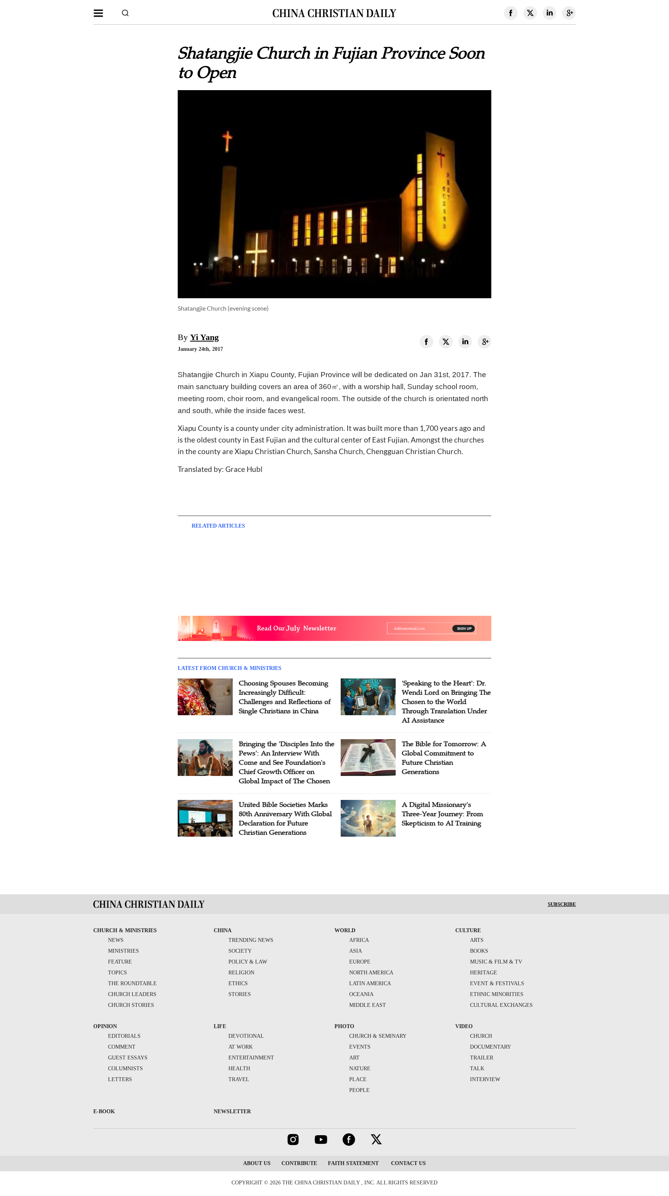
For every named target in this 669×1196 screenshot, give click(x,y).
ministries (123, 951)
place (358, 1079)
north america (371, 973)
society (240, 951)
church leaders (132, 994)
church (481, 1036)
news (116, 940)
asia (355, 951)
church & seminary (378, 1036)
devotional (246, 1036)
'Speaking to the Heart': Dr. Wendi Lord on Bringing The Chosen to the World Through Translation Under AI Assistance (446, 701)
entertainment (251, 1058)
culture (468, 930)
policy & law (247, 962)
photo (344, 1026)
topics (117, 973)
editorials (124, 1036)
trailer (481, 1058)
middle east (367, 1005)
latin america (370, 983)
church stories (131, 1005)
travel (238, 1079)
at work (240, 1047)
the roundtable (132, 983)
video (464, 1026)
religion (241, 973)
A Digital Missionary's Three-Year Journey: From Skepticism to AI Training (442, 813)
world (344, 930)
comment (122, 1047)
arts (477, 940)
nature (360, 1068)
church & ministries (125, 930)
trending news (250, 940)
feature (120, 962)
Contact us (407, 1163)
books (479, 951)
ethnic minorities (496, 994)
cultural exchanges (501, 1005)
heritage (483, 973)
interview (485, 1079)
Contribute (299, 1163)
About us (257, 1163)
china (223, 930)
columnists (125, 1068)
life (220, 1026)
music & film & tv (496, 962)
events (360, 1047)
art (354, 1058)
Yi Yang (204, 337)
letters (120, 1079)
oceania (361, 994)
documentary (490, 1047)
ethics (238, 983)
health (239, 1068)
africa (359, 940)
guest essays (128, 1058)
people (359, 1090)
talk (477, 1068)
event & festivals (497, 983)
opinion (105, 1026)
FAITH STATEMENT (353, 1163)
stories (239, 994)
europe (360, 962)
